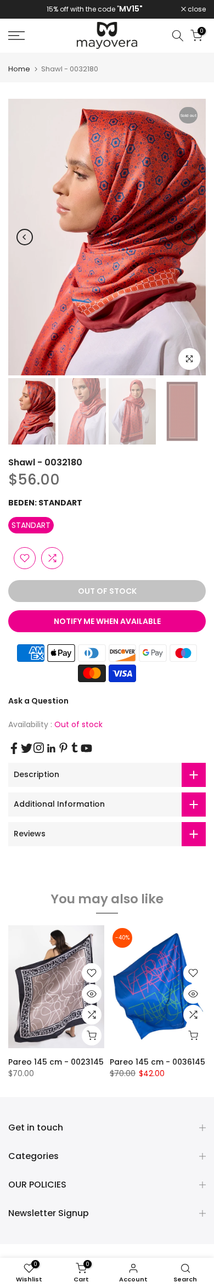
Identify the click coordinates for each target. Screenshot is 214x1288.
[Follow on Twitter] (26, 748)
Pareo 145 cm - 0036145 (157, 1061)
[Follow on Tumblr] (75, 747)
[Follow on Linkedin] (51, 749)
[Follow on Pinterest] (63, 748)
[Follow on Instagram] (38, 748)
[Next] (189, 237)
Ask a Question (38, 700)
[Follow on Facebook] (14, 748)
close (196, 9)
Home (19, 69)
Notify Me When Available (107, 621)
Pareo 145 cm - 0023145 (56, 1061)
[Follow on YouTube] (86, 748)
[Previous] (24, 237)
